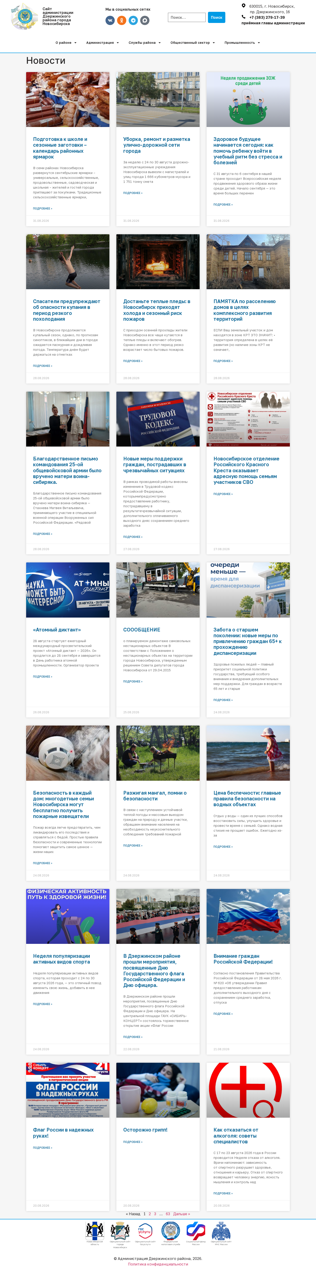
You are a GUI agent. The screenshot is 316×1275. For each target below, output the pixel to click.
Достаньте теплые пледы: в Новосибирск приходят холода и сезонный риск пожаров (156, 310)
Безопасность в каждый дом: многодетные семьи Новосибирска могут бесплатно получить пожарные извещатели (63, 804)
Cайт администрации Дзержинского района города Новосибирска (58, 16)
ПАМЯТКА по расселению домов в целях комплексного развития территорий (245, 310)
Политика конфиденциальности (158, 1264)
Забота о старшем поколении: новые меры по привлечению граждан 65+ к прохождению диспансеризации (248, 641)
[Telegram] (133, 20)
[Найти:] (187, 17)
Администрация (100, 42)
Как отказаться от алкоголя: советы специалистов (236, 1135)
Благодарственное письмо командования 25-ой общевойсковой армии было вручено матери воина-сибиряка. (67, 470)
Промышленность (240, 42)
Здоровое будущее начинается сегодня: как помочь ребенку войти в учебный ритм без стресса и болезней (248, 150)
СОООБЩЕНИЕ (141, 630)
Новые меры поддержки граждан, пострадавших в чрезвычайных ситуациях (154, 464)
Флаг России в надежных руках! (63, 1133)
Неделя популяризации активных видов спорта (61, 959)
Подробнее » (42, 208)
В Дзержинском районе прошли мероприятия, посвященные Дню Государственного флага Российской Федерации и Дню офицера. (154, 970)
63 (168, 1214)
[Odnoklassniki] (121, 20)
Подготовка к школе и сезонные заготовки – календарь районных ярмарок (60, 148)
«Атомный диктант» (57, 630)
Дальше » (181, 1214)
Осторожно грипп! (145, 1130)
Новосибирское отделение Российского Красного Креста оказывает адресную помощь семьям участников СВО (246, 470)
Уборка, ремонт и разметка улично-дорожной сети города (156, 145)
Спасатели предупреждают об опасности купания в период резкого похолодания (66, 310)
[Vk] (110, 20)
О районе (63, 42)
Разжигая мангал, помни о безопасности (155, 796)
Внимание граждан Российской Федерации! (243, 959)
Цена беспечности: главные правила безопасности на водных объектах (247, 798)
